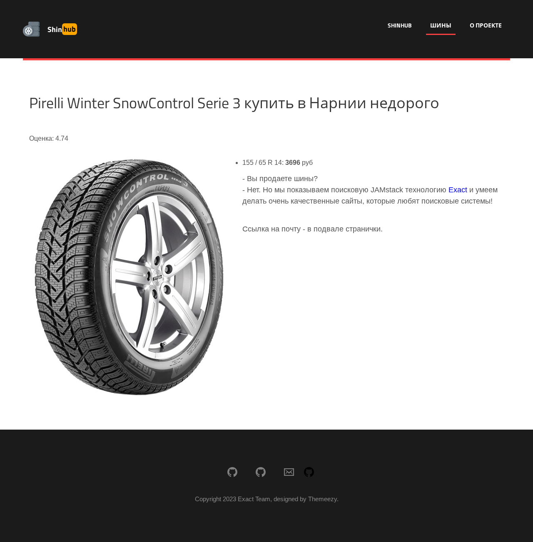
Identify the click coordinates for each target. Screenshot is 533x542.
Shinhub (400, 25)
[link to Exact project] (232, 473)
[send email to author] (289, 473)
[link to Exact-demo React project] (260, 473)
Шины (440, 25)
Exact (457, 190)
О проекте (486, 25)
